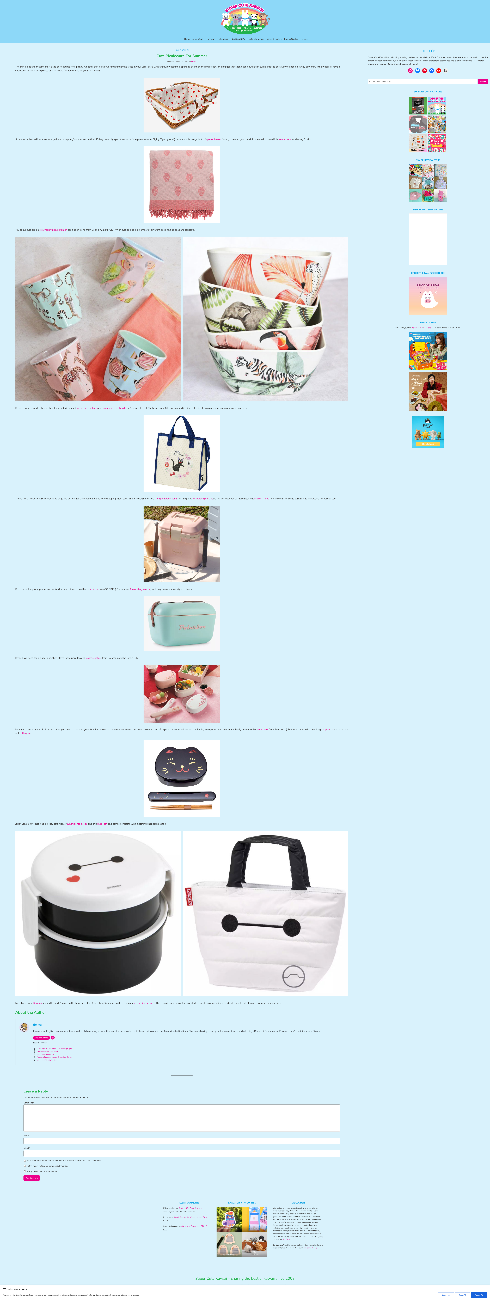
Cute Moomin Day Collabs (47, 1060)
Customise (446, 1295)
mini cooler (93, 589)
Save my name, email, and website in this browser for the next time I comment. (64, 1160)
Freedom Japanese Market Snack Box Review (54, 1057)
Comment (28, 1102)
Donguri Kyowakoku (166, 498)
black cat (102, 823)
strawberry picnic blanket (53, 230)
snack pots (285, 139)
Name (27, 1135)
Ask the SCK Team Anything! (190, 1208)
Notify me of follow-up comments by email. (47, 1165)
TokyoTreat (416, 327)
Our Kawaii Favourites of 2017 (194, 1226)
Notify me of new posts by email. (42, 1171)
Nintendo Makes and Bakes (47, 1051)
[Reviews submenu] (216, 39)
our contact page (311, 1248)
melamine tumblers (87, 408)
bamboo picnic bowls (114, 408)
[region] (245, 1292)
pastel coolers (93, 658)
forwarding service (203, 498)
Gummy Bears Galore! (45, 1054)
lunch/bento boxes (77, 823)
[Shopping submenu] (229, 39)
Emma (193, 61)
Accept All (479, 1295)
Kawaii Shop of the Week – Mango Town (190, 1217)
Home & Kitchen (181, 50)
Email (26, 1147)
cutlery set (25, 733)
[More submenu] (307, 39)
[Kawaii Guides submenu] (299, 39)
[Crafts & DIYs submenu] (246, 39)
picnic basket (214, 139)
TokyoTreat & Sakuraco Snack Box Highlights (54, 1049)
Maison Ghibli (261, 498)
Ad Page (286, 1239)
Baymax (37, 1003)
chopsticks (327, 729)
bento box (262, 729)
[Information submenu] (204, 39)
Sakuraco (427, 327)
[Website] (53, 1038)
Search (483, 81)
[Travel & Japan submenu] (281, 39)
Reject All (462, 1295)
